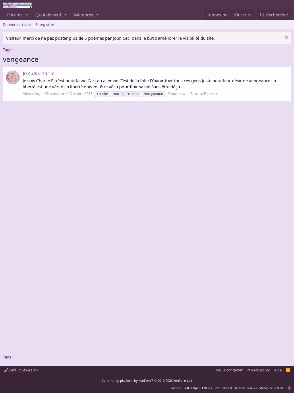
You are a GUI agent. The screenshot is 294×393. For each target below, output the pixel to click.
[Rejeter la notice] (285, 38)
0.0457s (251, 388)
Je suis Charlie (39, 73)
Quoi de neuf (48, 15)
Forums (14, 15)
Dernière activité (17, 24)
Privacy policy (258, 370)
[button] (27, 14)
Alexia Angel (33, 93)
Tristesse (211, 93)
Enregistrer (44, 24)
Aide (278, 370)
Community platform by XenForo (147, 380)
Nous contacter (229, 370)
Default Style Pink (23, 370)
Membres (83, 15)
